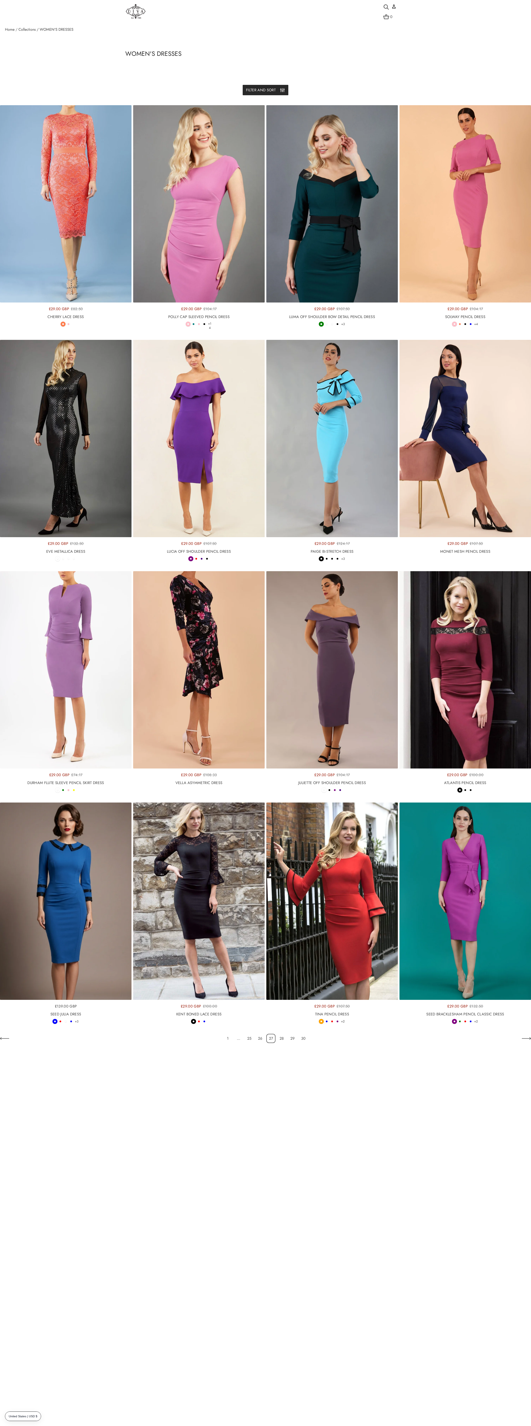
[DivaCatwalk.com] (135, 11)
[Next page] (526, 1038)
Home (10, 29)
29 (292, 1038)
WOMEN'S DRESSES (56, 29)
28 (282, 1038)
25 (249, 1038)
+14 (209, 326)
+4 (476, 324)
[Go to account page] (393, 8)
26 (260, 1038)
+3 (343, 324)
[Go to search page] (386, 7)
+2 (343, 1021)
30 (303, 1038)
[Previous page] (4, 1038)
